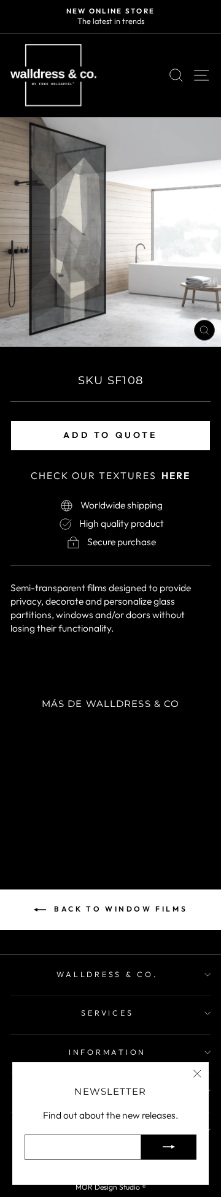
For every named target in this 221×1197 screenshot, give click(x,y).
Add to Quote (110, 434)
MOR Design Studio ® (111, 1186)
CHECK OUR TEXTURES (110, 475)
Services (107, 1013)
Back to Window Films (119, 908)
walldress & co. (107, 974)
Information (107, 1052)
